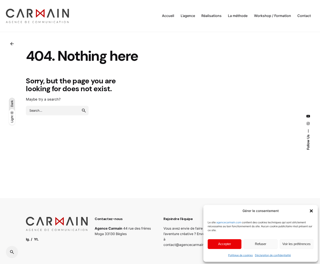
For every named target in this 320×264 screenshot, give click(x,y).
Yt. (36, 239)
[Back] (12, 44)
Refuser (260, 244)
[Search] (12, 252)
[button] (311, 211)
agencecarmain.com (228, 222)
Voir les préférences (296, 244)
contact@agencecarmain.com (187, 245)
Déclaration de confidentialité (273, 255)
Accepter (224, 244)
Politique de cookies (240, 255)
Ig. (28, 239)
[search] (84, 110)
